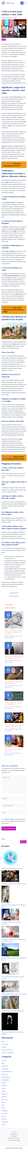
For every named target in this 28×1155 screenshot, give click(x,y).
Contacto (4, 1047)
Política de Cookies (7, 1050)
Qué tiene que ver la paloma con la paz (12, 868)
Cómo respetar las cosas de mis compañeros (13, 703)
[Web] (14, 812)
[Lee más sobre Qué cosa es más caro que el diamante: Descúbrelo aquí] (14, 717)
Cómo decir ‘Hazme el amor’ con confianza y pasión (14, 657)
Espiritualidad (5, 1080)
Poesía (3, 1108)
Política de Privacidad (8, 1052)
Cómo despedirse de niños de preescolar (14, 750)
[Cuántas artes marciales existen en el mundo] (10, 986)
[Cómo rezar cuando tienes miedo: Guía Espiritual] (10, 1021)
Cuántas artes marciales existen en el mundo (14, 994)
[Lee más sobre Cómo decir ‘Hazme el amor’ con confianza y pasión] (14, 648)
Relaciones (5, 1113)
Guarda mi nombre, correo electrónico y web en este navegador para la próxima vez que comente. (14, 821)
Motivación (5, 1099)
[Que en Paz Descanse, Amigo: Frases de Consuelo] (10, 968)
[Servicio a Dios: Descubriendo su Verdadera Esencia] (10, 949)
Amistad (4, 1060)
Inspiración (5, 1094)
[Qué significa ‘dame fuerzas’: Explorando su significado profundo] (10, 932)
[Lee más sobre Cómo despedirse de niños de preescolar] (14, 741)
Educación (4, 1074)
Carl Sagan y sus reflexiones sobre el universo (14, 682)
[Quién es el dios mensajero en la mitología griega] (6, 894)
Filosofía (4, 1085)
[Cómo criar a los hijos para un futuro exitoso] (10, 876)
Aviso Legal (5, 1044)
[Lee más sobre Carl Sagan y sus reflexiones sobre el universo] (14, 673)
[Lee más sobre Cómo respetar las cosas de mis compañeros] (14, 696)
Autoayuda (5, 1066)
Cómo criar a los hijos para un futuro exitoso (14, 883)
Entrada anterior (14, 593)
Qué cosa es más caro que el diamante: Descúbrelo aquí (13, 725)
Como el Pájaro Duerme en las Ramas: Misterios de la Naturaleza (13, 632)
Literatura (4, 1096)
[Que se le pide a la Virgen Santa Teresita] (10, 1002)
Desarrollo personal (7, 1071)
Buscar (3, 839)
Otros (15, 17)
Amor (3, 1063)
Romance (4, 1119)
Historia (4, 1091)
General (4, 1088)
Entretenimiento (6, 1077)
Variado (4, 1124)
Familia (4, 1082)
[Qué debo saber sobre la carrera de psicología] (10, 914)
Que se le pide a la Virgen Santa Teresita (13, 1010)
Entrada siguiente (14, 596)
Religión (4, 1116)
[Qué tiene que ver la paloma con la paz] (10, 858)
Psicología (4, 1110)
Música (4, 1102)
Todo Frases (10, 3)
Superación (5, 1122)
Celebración (5, 1068)
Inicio (3, 1041)
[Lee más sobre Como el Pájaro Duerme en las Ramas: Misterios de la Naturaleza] (14, 620)
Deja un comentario (9, 636)
